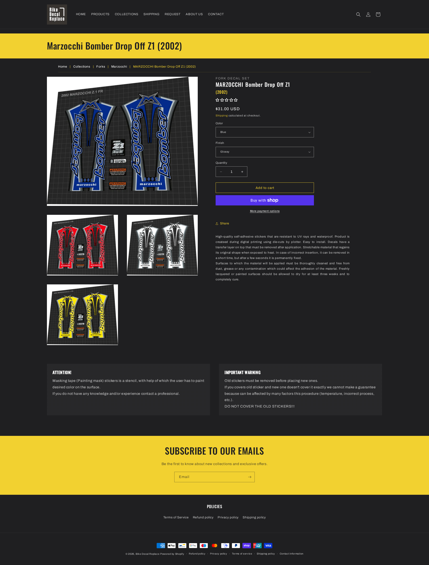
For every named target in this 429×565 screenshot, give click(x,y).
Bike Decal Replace (148, 554)
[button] (358, 14)
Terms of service (242, 553)
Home (62, 66)
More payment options (265, 211)
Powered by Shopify (172, 554)
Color (219, 123)
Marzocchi (119, 66)
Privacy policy (228, 517)
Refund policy (203, 517)
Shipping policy (254, 517)
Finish (220, 143)
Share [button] (224, 223)
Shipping (222, 115)
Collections (81, 66)
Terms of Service (176, 517)
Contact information (291, 553)
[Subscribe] (249, 477)
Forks (100, 66)
